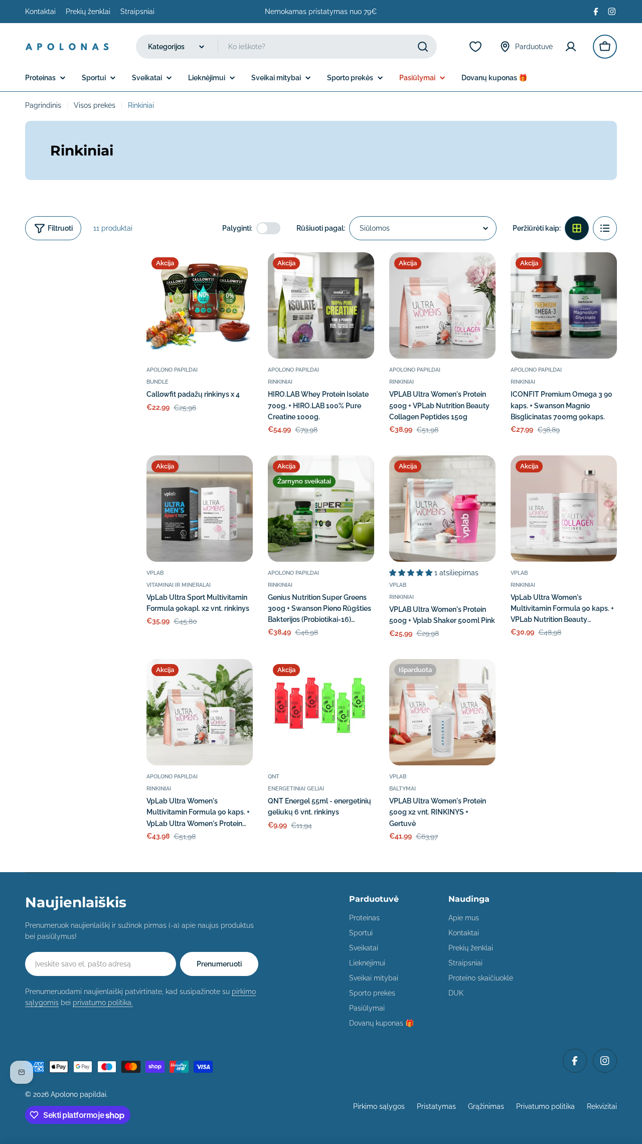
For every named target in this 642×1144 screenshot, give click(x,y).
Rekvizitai (602, 1106)
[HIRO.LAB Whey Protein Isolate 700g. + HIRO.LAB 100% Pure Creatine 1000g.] (321, 305)
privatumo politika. (103, 1003)
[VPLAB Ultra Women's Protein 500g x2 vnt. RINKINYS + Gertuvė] (442, 712)
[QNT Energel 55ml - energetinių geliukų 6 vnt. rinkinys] (321, 712)
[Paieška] (423, 47)
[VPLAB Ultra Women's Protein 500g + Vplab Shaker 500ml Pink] (442, 508)
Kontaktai (40, 12)
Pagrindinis (43, 105)
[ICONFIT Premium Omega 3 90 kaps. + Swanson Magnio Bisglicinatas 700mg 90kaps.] (564, 305)
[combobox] (286, 47)
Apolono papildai (172, 369)
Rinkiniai (280, 381)
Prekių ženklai (88, 12)
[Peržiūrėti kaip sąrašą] (605, 228)
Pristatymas (436, 1106)
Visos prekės (94, 105)
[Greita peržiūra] (238, 274)
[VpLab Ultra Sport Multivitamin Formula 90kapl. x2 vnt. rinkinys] (199, 508)
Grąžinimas (486, 1106)
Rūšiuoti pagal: (320, 228)
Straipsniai (137, 12)
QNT (273, 776)
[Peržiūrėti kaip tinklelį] (577, 228)
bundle (157, 381)
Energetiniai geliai (296, 788)
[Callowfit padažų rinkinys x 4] (199, 305)
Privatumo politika (545, 1106)
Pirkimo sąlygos (379, 1106)
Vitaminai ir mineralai (178, 584)
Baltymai (402, 788)
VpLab (155, 572)
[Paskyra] (573, 47)
